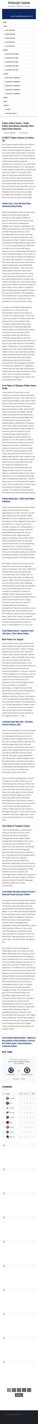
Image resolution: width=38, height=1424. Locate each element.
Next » (19, 1395)
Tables (6, 74)
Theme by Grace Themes (19, 1420)
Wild (11, 1122)
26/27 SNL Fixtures (12, 54)
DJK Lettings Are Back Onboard (18, 1147)
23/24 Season (10, 42)
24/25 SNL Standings (12, 86)
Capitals (12, 1098)
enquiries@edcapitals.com (21, 16)
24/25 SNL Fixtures (12, 62)
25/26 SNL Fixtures (12, 58)
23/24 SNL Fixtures (12, 66)
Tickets (6, 105)
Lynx (11, 1103)
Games (5, 50)
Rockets (12, 1108)
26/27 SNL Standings (12, 78)
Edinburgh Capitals (19, 3)
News (5, 22)
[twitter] (21, 12)
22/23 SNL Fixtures (12, 70)
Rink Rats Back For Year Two (17, 1171)
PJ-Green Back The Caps (15, 1291)
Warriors (12, 1137)
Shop (5, 101)
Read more (25, 1159)
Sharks (12, 1132)
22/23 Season (10, 46)
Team (5, 26)
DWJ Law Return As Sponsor (17, 1243)
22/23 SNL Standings (12, 94)
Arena (5, 97)
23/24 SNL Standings (12, 90)
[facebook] (17, 12)
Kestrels (12, 1117)
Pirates (12, 1127)
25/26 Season (10, 34)
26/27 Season (10, 30)
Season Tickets (11, 113)
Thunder (12, 1113)
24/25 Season (10, 38)
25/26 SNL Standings (12, 82)
